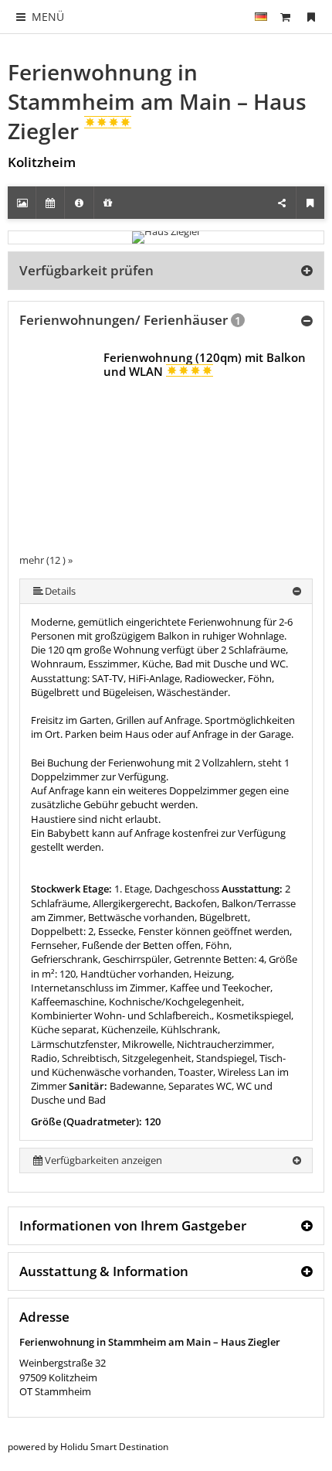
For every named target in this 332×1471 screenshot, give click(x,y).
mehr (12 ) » (46, 560)
